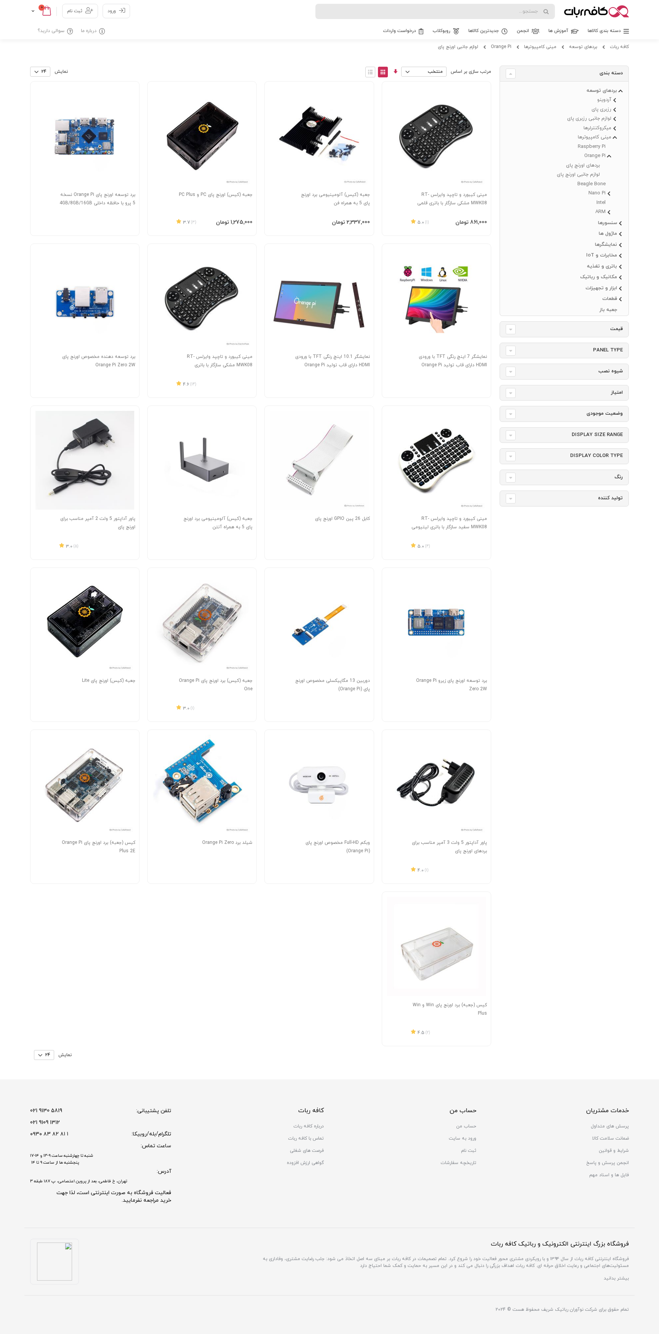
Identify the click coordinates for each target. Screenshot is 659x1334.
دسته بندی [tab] (611, 73)
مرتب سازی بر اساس (471, 72)
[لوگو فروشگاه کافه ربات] (596, 11)
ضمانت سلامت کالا (610, 1138)
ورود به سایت (462, 1138)
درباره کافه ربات (308, 1126)
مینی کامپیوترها (540, 47)
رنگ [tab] (618, 477)
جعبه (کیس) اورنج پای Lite (108, 681)
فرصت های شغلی (307, 1151)
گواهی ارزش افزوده (305, 1163)
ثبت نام (74, 11)
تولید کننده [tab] (610, 498)
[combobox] (435, 11)
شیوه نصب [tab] (610, 371)
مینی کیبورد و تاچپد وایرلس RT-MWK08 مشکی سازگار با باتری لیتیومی (219, 365)
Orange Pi (501, 47)
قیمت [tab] (616, 328)
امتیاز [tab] (617, 392)
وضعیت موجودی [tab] (605, 413)
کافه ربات (619, 47)
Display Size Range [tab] (597, 434)
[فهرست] (370, 72)
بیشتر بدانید (616, 1278)
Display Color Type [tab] (596, 455)
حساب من (466, 1126)
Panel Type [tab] (608, 350)
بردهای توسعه (583, 47)
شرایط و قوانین (614, 1151)
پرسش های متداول (610, 1126)
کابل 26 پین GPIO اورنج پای (342, 519)
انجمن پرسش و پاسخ (607, 1163)
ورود (112, 11)
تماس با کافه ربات (306, 1138)
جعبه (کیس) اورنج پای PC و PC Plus (215, 195)
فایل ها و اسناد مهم (609, 1175)
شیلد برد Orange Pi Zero (227, 843)
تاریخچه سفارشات (458, 1163)
